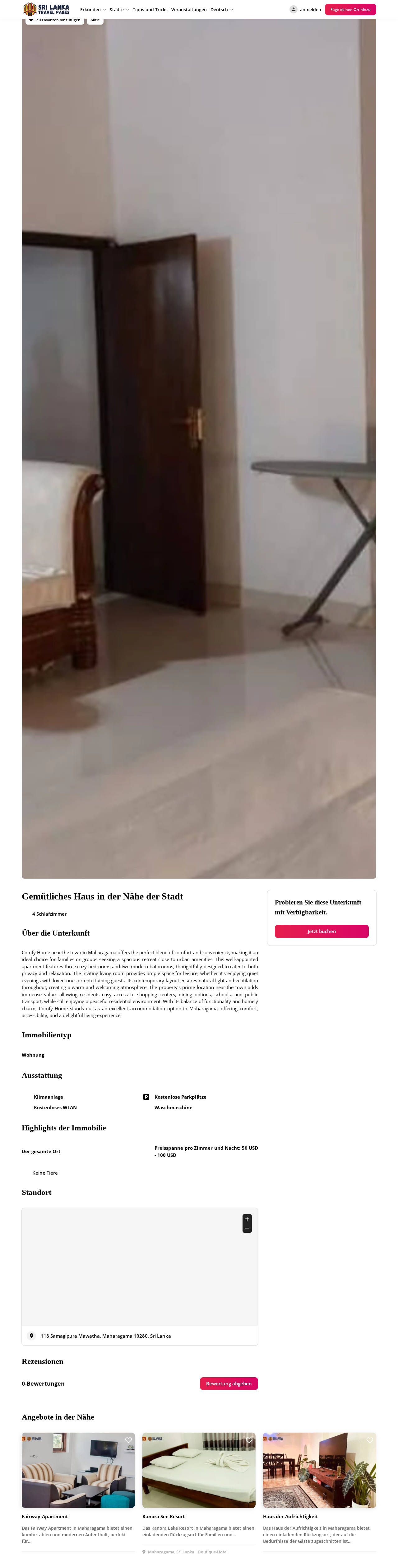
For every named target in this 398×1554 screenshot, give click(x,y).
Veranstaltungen (189, 9)
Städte (117, 9)
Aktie (95, 19)
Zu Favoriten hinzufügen (58, 19)
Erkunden (90, 9)
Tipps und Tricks (150, 9)
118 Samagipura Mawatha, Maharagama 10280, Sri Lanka (106, 1336)
